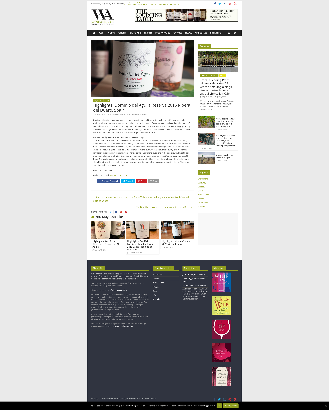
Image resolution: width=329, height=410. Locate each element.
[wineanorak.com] (94, 33)
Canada (201, 198)
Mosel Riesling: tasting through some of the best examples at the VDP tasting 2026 (225, 123)
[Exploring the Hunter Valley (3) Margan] (206, 154)
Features (177, 33)
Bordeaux (202, 187)
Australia (201, 206)
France (156, 287)
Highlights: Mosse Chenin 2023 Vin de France (176, 243)
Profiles (148, 33)
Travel (188, 33)
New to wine (135, 33)
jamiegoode (114, 114)
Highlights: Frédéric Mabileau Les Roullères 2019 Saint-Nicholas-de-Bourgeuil (140, 245)
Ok (219, 405)
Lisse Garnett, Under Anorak (194, 285)
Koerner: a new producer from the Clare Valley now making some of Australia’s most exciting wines (141, 199)
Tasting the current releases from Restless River (164, 207)
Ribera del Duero (140, 114)
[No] (326, 405)
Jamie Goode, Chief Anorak (193, 274)
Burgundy (202, 183)
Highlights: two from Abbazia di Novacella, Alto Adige (107, 244)
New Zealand (203, 195)
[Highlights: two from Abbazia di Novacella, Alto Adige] (108, 222)
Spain (107, 100)
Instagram (116, 326)
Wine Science (201, 33)
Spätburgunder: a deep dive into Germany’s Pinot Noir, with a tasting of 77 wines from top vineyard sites (225, 140)
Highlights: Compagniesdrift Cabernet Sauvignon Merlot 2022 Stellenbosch (155, 3)
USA (154, 295)
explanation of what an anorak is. (113, 290)
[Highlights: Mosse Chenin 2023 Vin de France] (177, 222)
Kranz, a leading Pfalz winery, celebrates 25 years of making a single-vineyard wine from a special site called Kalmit (217, 86)
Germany (214, 75)
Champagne (203, 179)
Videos (111, 33)
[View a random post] (235, 33)
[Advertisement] (218, 229)
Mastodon (128, 326)
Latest (222, 75)
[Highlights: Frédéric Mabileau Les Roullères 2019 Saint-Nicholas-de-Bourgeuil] (142, 222)
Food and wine (162, 33)
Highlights (215, 33)
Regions (122, 33)
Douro (200, 191)
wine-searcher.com (118, 175)
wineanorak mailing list (197, 291)
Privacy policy (230, 405)
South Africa (203, 202)
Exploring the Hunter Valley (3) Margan (224, 156)
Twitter (108, 326)
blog (101, 33)
